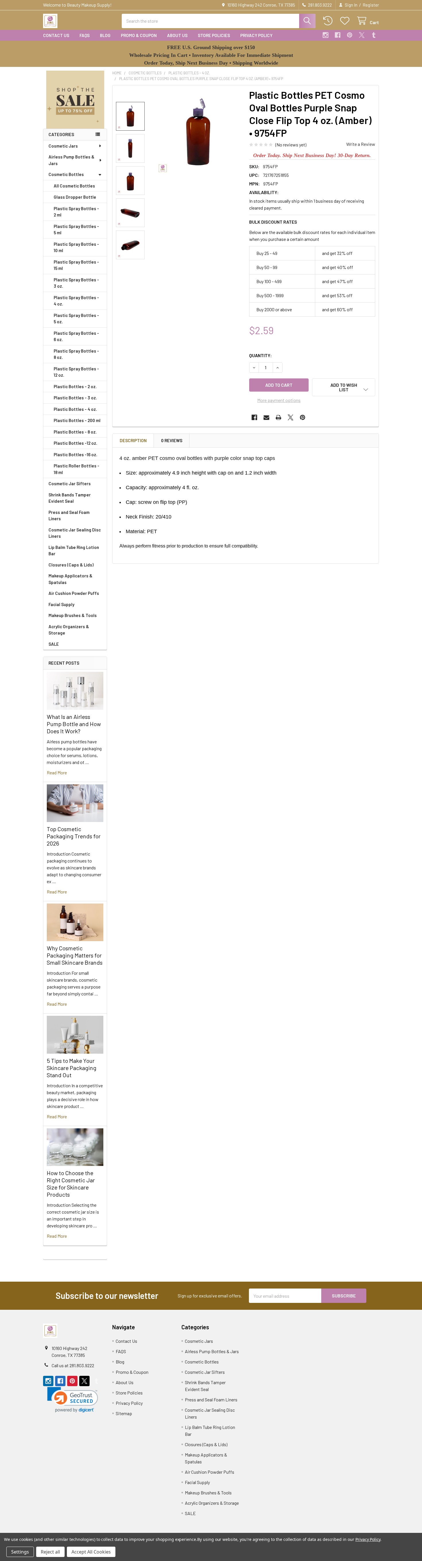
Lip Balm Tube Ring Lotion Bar (74, 550)
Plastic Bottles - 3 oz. (75, 397)
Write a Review (360, 144)
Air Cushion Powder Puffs (74, 593)
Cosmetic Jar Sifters (70, 483)
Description (133, 440)
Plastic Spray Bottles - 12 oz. (76, 372)
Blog (105, 35)
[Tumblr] (374, 35)
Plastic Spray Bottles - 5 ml (76, 229)
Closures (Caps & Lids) (71, 564)
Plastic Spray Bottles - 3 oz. (76, 283)
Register (371, 4)
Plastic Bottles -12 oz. (75, 443)
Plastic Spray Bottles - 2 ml (76, 212)
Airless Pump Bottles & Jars (71, 160)
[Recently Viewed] (329, 20)
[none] (198, 133)
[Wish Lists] (346, 20)
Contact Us (56, 35)
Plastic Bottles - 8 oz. (75, 431)
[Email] (266, 417)
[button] (75, 100)
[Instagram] (325, 35)
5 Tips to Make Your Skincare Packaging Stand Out (71, 1067)
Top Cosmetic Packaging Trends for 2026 (73, 836)
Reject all (50, 1552)
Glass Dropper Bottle (75, 197)
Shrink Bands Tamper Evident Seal (70, 498)
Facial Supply (61, 604)
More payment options (279, 400)
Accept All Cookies (91, 1552)
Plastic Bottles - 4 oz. (75, 409)
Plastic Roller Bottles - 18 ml (76, 469)
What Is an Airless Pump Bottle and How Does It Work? (74, 723)
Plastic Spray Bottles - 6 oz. (76, 336)
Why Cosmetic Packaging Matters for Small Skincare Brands (74, 955)
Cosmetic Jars (63, 145)
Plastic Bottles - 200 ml (77, 420)
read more (57, 772)
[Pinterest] (349, 35)
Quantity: (260, 355)
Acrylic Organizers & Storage (69, 630)
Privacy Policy (256, 35)
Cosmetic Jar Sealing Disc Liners (75, 533)
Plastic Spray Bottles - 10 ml (76, 247)
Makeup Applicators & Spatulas (70, 579)
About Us (177, 35)
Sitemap (124, 1413)
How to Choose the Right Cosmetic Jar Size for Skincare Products (71, 1183)
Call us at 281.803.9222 (73, 1365)
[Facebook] (337, 35)
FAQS (85, 35)
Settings (20, 1552)
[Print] (278, 417)
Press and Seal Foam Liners (69, 515)
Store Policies (214, 35)
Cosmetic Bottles (66, 174)
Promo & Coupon (139, 35)
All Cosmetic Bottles (74, 185)
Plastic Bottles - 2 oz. (75, 386)
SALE (54, 644)
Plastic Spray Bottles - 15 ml (76, 265)
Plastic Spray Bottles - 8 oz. (76, 354)
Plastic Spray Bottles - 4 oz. (76, 301)
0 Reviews (171, 440)
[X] (362, 35)
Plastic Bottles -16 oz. (75, 454)
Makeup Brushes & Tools (73, 615)
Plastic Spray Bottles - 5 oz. (76, 318)
